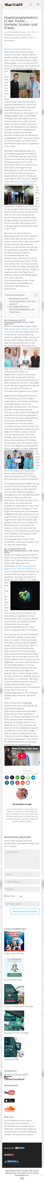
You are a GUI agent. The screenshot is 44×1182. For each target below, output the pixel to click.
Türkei (30, 38)
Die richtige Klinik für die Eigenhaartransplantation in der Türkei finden (21, 309)
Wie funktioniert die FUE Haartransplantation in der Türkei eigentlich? (22, 301)
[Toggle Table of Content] (34, 295)
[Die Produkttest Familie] (20, 1148)
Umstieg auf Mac (11, 1059)
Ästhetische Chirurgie (12, 35)
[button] (7, 778)
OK (22, 1178)
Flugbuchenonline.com (14, 953)
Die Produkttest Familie (17, 32)
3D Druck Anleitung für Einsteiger (19, 1006)
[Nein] (41, 1175)
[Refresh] (21, 896)
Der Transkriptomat (13, 980)
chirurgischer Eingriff (27, 181)
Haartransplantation (12, 38)
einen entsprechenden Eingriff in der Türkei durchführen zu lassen (20, 569)
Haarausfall (26, 35)
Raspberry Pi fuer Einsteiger (16, 1033)
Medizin (24, 38)
